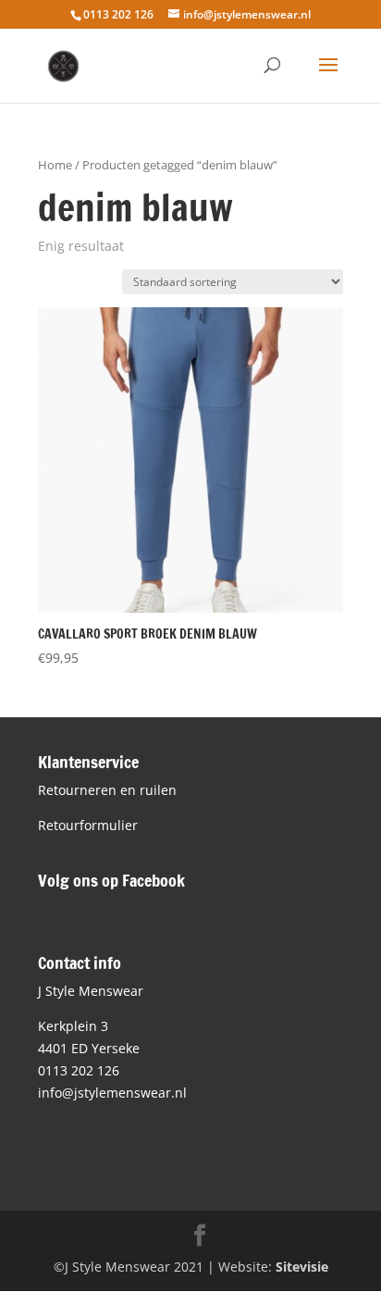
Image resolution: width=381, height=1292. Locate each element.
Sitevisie (302, 1266)
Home (55, 164)
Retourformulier (88, 825)
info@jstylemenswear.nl (112, 1092)
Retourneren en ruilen (107, 790)
